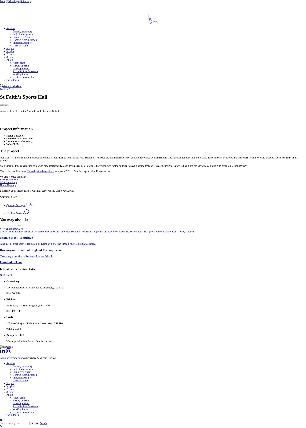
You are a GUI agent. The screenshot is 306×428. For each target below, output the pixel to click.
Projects (10, 48)
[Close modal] (1, 426)
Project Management (23, 34)
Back (2, 1)
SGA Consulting (8, 182)
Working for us (20, 74)
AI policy (5, 358)
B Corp (10, 54)
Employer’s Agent (22, 37)
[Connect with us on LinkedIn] (2, 352)
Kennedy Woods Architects (40, 171)
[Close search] (1, 420)
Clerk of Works (20, 45)
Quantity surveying (22, 31)
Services (10, 28)
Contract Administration (25, 40)
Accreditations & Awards (25, 71)
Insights (10, 51)
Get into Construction (23, 77)
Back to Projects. (8, 89)
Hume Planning (8, 185)
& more (10, 57)
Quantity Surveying (16, 205)
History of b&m (21, 65)
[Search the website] (1, 86)
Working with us (21, 68)
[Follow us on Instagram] (8, 352)
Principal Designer (22, 42)
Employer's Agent (15, 213)
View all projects (8, 228)
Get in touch (12, 80)
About (9, 60)
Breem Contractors (9, 179)
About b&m (19, 62)
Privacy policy (17, 358)
